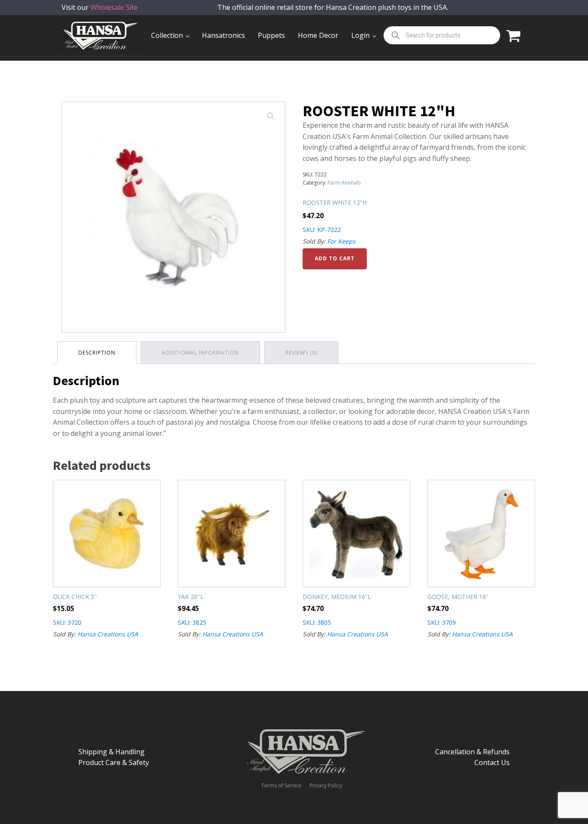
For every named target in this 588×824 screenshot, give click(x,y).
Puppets (271, 35)
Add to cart (335, 258)
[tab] (96, 352)
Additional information (200, 352)
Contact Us (492, 762)
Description (96, 352)
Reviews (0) (301, 352)
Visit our (100, 7)
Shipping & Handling (111, 751)
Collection (167, 35)
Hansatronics (223, 35)
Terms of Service (281, 785)
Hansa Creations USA (107, 634)
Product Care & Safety (113, 762)
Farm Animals (344, 182)
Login (360, 35)
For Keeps (341, 241)
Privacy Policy (325, 785)
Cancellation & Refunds (472, 751)
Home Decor (318, 35)
